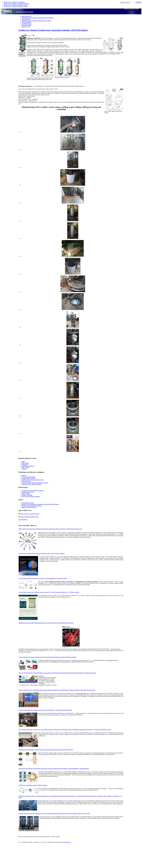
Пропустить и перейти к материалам (14, 2)
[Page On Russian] (29, 35)
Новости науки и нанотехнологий (29, 513)
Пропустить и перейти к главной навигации (16, 3)
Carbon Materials (22, 519)
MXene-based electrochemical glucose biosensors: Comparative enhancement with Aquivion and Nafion (46, 749)
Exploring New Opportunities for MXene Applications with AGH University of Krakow (42, 553)
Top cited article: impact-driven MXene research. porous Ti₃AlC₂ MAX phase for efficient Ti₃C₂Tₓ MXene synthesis (49, 592)
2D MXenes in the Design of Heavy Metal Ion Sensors (33, 785)
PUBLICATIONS (26, 22)
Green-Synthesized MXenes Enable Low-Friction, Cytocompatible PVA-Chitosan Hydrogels (43, 578)
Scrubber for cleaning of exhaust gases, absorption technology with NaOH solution (53, 30)
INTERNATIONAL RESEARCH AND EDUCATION (36, 20)
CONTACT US (26, 26)
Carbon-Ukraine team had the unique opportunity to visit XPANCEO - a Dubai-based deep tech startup (45, 710)
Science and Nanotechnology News (29, 516)
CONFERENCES (26, 23)
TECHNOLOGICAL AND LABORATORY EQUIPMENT (38, 17)
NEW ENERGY (26, 19)
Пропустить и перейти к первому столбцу (16, 5)
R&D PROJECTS (26, 16)
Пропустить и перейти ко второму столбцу (16, 6)
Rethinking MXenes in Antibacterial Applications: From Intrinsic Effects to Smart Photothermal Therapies (46, 623)
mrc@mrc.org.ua (66, 842)
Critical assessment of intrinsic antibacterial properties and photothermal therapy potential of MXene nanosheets (47, 657)
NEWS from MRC (27, 25)
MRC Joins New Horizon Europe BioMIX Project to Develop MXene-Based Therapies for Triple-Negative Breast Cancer (50, 529)
